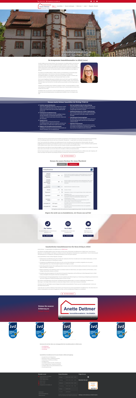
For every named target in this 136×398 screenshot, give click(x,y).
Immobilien (60, 6)
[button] (1, 330)
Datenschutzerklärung (43, 393)
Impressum (41, 392)
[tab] (62, 164)
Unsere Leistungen (69, 6)
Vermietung (44, 349)
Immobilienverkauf (46, 347)
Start (53, 6)
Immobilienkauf (45, 346)
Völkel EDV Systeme (94, 394)
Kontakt (96, 6)
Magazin (91, 6)
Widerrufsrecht (42, 395)
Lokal (85, 6)
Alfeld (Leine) (64, 249)
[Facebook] (91, 1)
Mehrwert (79, 6)
